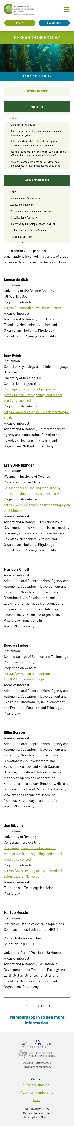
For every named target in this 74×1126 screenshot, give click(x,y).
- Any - (13, 118)
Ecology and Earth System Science (28, 230)
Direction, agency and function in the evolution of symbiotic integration (35, 133)
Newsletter (54, 23)
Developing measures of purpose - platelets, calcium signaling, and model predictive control (33, 395)
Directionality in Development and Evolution (33, 224)
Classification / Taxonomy (23, 217)
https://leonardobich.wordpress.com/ (32, 308)
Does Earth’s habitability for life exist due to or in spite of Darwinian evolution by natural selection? (38, 153)
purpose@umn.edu (37, 1085)
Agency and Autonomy (22, 204)
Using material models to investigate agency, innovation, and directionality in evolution (33, 143)
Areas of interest (37, 180)
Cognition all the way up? (23, 124)
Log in (20, 23)
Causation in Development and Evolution (31, 211)
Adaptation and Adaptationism (26, 198)
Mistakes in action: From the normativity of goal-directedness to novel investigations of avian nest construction (36, 165)
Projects (37, 107)
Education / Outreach (21, 236)
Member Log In (37, 76)
